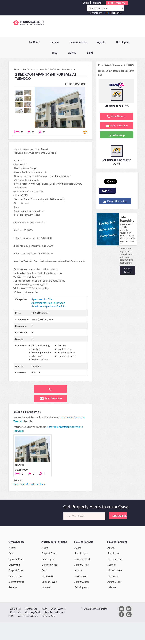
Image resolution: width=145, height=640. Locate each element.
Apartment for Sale (41, 299)
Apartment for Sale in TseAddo (48, 302)
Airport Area (16, 570)
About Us (15, 608)
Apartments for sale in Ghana (29, 484)
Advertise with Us (28, 615)
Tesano (13, 587)
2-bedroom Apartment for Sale (48, 306)
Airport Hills (81, 564)
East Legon (15, 575)
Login (86, 3)
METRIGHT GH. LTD (117, 106)
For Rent (34, 42)
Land (90, 52)
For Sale (54, 42)
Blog (54, 52)
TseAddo (19, 464)
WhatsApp (118, 135)
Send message (53, 398)
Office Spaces (16, 541)
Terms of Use (48, 615)
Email (109, 190)
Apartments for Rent (54, 541)
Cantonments (16, 581)
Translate (116, 13)
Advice (72, 52)
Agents (101, 42)
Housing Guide (33, 612)
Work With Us (58, 608)
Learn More (127, 270)
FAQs (44, 608)
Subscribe (119, 515)
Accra (12, 547)
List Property (116, 3)
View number (118, 116)
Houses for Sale (83, 541)
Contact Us (31, 608)
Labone (46, 587)
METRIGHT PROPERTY (117, 160)
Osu (11, 553)
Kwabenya (80, 575)
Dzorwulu (14, 564)
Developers (122, 42)
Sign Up (97, 3)
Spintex (111, 564)
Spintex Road (16, 559)
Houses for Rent (117, 541)
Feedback (15, 612)
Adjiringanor (81, 587)
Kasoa (78, 570)
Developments (77, 42)
